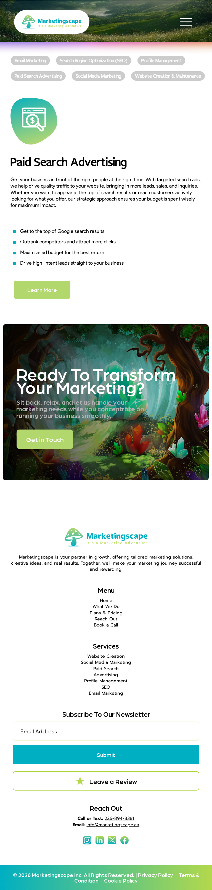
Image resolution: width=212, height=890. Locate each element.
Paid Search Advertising (106, 671)
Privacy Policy (158, 874)
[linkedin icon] (100, 840)
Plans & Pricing (106, 613)
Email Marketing (106, 693)
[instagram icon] (87, 840)
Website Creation (106, 656)
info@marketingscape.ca (112, 824)
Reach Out (106, 619)
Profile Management (106, 681)
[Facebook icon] (124, 840)
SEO (106, 687)
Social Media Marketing (106, 662)
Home (106, 600)
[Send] (30, 60)
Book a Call (106, 625)
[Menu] (186, 22)
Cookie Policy (121, 880)
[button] (106, 754)
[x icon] (112, 840)
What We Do (106, 606)
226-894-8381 (119, 818)
